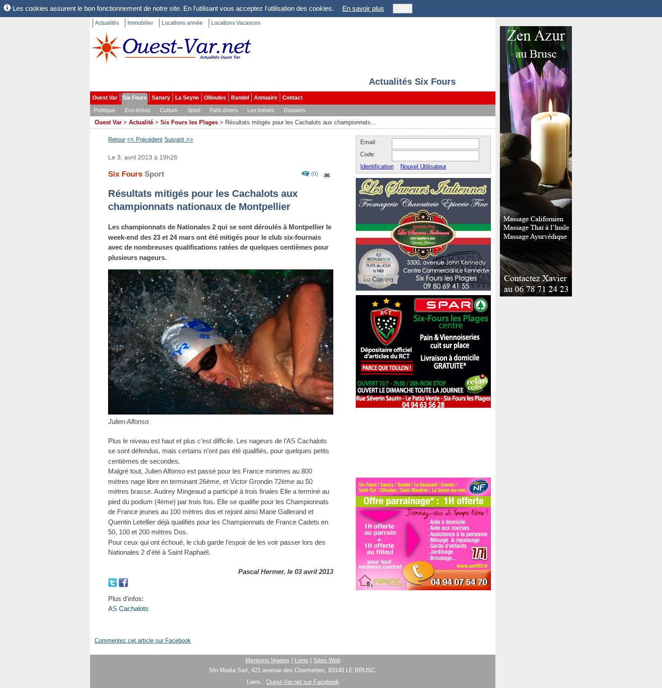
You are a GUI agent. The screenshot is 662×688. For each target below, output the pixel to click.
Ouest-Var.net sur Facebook (302, 682)
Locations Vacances (235, 23)
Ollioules (215, 98)
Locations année (182, 23)
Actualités (107, 23)
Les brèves (260, 110)
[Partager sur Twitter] (113, 581)
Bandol (240, 98)
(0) (314, 174)
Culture (169, 110)
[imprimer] (327, 174)
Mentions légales (267, 660)
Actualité (141, 122)
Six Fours (134, 98)
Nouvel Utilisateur (423, 166)
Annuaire (265, 98)
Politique (104, 110)
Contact (292, 98)
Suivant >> (178, 139)
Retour (116, 139)
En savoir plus (363, 8)
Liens (301, 660)
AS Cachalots (128, 608)
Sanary (161, 98)
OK (403, 8)
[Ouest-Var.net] (171, 47)
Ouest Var (105, 98)
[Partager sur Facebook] (123, 581)
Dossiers (294, 110)
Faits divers (224, 110)
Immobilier (140, 23)
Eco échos (137, 110)
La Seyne (187, 98)
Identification (377, 166)
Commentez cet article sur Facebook (143, 640)
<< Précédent (145, 139)
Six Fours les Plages (189, 122)
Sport (193, 110)
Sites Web (326, 660)
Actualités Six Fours (412, 81)
